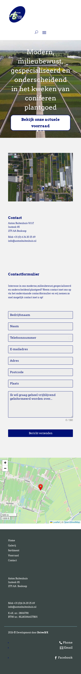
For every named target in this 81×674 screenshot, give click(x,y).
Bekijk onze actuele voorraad (40, 122)
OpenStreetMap (72, 522)
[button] (40, 487)
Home (11, 540)
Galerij (12, 545)
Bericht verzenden (40, 433)
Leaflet (56, 522)
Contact (12, 560)
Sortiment (13, 550)
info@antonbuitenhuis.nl (22, 240)
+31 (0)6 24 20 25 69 (24, 603)
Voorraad (13, 555)
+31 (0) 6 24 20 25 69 (24, 237)
